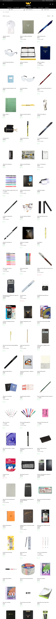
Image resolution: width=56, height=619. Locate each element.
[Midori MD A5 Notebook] (45, 362)
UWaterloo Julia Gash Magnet (25, 164)
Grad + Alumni (40, 7)
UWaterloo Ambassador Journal (25, 321)
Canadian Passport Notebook (25, 396)
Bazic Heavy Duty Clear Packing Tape (26, 578)
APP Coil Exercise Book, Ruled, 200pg (43, 321)
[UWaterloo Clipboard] (45, 53)
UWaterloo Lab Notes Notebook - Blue (9, 88)
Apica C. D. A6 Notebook (41, 164)
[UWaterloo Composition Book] (28, 181)
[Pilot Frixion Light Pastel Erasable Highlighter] (11, 336)
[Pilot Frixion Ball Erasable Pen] (28, 413)
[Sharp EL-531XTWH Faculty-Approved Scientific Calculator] (45, 465)
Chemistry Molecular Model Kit (25, 216)
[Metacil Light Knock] (28, 543)
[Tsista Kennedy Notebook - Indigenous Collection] (28, 362)
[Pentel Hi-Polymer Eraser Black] (28, 593)
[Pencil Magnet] (45, 233)
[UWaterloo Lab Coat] (11, 27)
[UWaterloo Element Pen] (45, 27)
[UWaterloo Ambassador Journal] (28, 312)
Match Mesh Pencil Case (24, 474)
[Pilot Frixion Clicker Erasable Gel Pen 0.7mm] (11, 181)
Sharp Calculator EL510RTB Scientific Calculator (43, 526)
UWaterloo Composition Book (25, 190)
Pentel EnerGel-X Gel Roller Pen (42, 138)
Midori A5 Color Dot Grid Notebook (9, 499)
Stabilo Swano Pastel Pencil (24, 345)
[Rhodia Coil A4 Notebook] (11, 516)
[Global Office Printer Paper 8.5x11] (45, 593)
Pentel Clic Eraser (23, 295)
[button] (53, 4)
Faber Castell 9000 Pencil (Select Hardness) (45, 396)
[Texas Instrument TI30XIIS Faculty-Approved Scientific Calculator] (11, 286)
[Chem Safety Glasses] (28, 79)
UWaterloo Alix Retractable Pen (25, 114)
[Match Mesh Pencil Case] (28, 465)
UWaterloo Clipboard (40, 62)
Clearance (47, 7)
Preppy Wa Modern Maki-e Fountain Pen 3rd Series (44, 269)
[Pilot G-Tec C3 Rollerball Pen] (45, 543)
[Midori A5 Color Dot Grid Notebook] (11, 490)
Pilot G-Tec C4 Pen (6, 422)
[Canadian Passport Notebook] (28, 387)
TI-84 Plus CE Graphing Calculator (8, 321)
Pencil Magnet (39, 242)
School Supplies (23, 7)
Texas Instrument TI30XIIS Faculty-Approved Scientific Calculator (10, 296)
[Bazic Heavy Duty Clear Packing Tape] (28, 569)
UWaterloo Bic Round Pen (24, 138)
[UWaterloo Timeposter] (28, 53)
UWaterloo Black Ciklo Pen (7, 371)
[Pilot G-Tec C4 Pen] (11, 413)
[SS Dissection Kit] (11, 129)
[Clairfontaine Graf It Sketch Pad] (45, 413)
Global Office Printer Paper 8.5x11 (43, 602)
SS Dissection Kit (6, 138)
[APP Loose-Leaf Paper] (45, 569)
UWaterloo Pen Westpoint (7, 164)
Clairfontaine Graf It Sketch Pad (42, 422)
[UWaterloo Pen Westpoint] (11, 155)
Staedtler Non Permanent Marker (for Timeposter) (26, 449)
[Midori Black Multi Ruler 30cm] (45, 207)
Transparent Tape (6, 474)
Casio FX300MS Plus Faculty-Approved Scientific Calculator (27, 500)
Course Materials (16, 7)
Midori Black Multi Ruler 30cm (42, 216)
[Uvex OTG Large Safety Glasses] (11, 53)
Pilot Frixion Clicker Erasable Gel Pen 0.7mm (10, 190)
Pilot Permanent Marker (24, 268)
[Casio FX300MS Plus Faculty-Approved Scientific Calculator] (28, 490)
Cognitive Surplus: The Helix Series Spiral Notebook (27, 526)
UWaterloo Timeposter (24, 62)
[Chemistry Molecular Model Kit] (28, 207)
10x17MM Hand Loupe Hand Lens (42, 295)
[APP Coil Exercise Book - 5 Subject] (11, 439)
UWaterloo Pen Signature (41, 114)
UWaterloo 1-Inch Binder (24, 242)
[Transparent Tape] (11, 465)
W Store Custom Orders (49, 0)
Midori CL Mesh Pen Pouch (41, 448)
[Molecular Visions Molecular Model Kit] (45, 490)
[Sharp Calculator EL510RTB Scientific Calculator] (45, 516)
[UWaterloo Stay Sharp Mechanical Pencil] (45, 79)
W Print (43, 0)
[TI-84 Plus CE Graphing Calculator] (11, 312)
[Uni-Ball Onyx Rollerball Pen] (11, 207)
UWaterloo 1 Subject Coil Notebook (26, 36)
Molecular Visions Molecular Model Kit (43, 499)
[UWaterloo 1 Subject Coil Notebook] (28, 27)
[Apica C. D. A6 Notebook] (45, 155)
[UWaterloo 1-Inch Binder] (28, 233)
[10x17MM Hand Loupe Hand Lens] (45, 286)
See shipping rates (14, 0)
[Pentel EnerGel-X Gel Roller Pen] (45, 129)
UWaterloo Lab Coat (6, 36)
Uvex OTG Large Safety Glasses (8, 62)
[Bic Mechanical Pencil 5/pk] (11, 543)
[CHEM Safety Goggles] (45, 181)
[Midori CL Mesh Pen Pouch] (45, 439)
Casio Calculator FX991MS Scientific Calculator (43, 346)
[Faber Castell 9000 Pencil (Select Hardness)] (45, 387)
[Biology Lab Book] (11, 105)
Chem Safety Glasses (23, 88)
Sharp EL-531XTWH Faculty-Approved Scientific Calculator (43, 475)
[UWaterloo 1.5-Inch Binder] (11, 387)
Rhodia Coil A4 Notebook (7, 525)
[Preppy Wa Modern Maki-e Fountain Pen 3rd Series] (45, 259)
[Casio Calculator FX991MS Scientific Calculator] (45, 336)
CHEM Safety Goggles (41, 190)
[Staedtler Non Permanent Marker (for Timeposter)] (28, 439)
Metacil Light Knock (23, 552)
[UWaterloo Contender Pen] (11, 233)
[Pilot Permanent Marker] (28, 259)
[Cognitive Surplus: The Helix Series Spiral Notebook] (28, 516)
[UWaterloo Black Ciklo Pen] (11, 362)
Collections (9, 7)
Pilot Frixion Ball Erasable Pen (25, 422)
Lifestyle (34, 7)
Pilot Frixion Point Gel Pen (7, 268)
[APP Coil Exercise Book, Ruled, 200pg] (45, 312)
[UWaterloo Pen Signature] (45, 105)
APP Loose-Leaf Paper (41, 578)
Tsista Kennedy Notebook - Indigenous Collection (26, 372)
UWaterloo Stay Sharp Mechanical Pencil (44, 88)
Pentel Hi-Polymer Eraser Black (25, 602)
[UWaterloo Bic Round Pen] (28, 129)
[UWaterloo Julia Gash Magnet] (28, 155)
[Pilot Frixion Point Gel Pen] (11, 259)
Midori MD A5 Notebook (41, 371)
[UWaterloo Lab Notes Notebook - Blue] (11, 79)
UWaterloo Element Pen (41, 36)
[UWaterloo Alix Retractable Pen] (28, 105)
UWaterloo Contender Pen (7, 242)
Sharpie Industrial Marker (7, 578)
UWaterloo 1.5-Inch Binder (7, 396)
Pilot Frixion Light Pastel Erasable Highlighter (10, 345)
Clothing (29, 7)
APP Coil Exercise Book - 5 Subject (9, 448)
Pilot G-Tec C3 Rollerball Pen (42, 552)
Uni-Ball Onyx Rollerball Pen (7, 216)
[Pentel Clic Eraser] (28, 286)
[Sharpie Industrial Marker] (11, 569)
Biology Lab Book (6, 114)
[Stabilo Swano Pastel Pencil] (28, 336)
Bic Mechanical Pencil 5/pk (7, 552)
